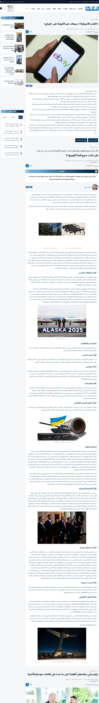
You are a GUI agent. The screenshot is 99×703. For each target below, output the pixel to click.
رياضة (59, 8)
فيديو (38, 8)
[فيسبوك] (8, 1)
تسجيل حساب (13, 2)
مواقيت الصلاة (78, 2)
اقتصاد (65, 8)
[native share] (27, 31)
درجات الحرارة (71, 2)
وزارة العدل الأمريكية (81, 140)
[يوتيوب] (0, 1)
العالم (91, 671)
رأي (43, 8)
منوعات (48, 8)
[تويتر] (5, 1)
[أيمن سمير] (95, 187)
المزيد (33, 8)
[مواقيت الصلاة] (1, 8)
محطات (92, 19)
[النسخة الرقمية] (10, 9)
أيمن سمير (87, 187)
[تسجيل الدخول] (23, 2)
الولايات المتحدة (93, 140)
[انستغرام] (3, 1)
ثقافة (54, 8)
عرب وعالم (72, 8)
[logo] (92, 8)
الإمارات (80, 8)
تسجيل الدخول (20, 2)
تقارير (91, 147)
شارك (31, 31)
